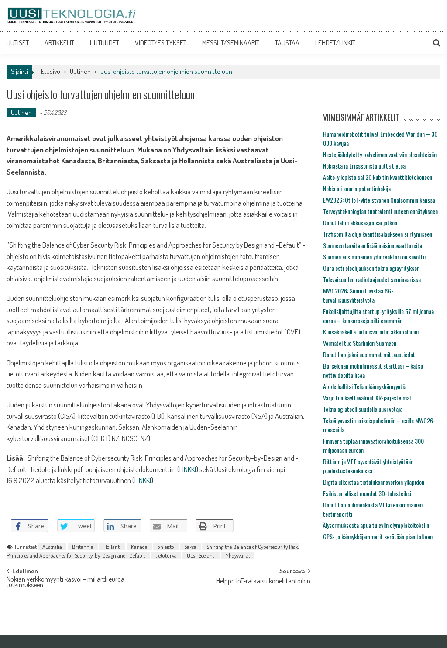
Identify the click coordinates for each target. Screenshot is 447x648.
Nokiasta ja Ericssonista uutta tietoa (364, 165)
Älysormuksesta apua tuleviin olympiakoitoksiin (376, 525)
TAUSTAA (287, 42)
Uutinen (80, 71)
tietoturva (166, 555)
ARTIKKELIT (59, 42)
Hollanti (112, 546)
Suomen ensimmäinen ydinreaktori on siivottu (374, 256)
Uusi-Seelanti (201, 555)
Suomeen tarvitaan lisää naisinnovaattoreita (372, 245)
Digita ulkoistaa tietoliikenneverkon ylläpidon (373, 481)
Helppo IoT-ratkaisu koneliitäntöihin (263, 581)
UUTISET (18, 42)
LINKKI (187, 469)
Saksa (190, 546)
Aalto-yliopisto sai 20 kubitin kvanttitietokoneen (377, 177)
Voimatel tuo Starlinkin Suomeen (359, 343)
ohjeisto (166, 546)
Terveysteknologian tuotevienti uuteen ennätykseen (380, 211)
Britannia (82, 546)
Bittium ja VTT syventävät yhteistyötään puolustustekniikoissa (368, 466)
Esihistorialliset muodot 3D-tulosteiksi (367, 493)
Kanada (139, 546)
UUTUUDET (104, 42)
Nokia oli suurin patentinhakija (357, 188)
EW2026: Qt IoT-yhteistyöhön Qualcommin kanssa (379, 199)
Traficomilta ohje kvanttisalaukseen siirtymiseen (377, 233)
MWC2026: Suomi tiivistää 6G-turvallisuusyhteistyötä (358, 295)
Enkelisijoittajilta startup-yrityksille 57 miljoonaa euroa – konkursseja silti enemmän (378, 316)
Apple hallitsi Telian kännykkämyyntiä (364, 386)
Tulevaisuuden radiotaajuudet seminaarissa (372, 279)
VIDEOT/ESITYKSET (160, 42)
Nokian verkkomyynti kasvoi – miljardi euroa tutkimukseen (65, 582)
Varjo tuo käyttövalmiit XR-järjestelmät (367, 397)
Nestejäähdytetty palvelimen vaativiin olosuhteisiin (380, 154)
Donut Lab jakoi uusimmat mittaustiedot (369, 354)
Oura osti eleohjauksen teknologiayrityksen (371, 267)
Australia (52, 546)
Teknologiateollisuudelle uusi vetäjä (362, 409)
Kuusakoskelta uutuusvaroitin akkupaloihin (371, 331)
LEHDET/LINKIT (335, 42)
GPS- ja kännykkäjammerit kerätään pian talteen (378, 536)
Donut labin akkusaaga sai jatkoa (360, 222)
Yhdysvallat (238, 555)
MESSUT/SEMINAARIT (230, 42)
